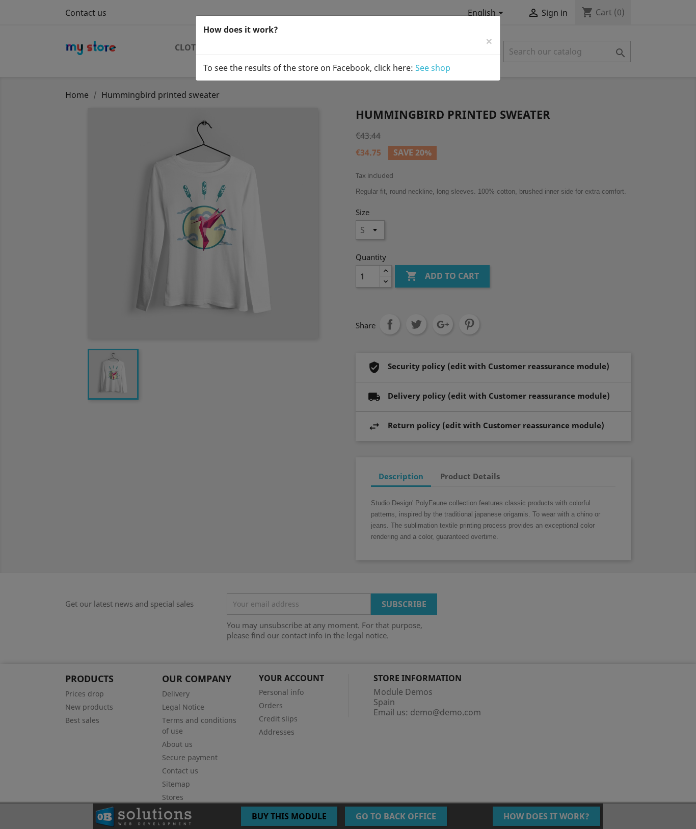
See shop (432, 67)
